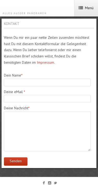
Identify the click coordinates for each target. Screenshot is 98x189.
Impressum (45, 62)
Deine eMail (14, 91)
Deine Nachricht (17, 108)
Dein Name (13, 75)
